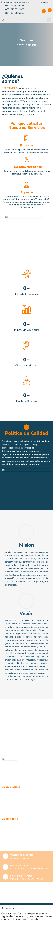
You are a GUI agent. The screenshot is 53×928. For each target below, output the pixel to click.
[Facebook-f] (4, 777)
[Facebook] (44, 11)
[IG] (50, 10)
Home (20, 44)
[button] (49, 20)
